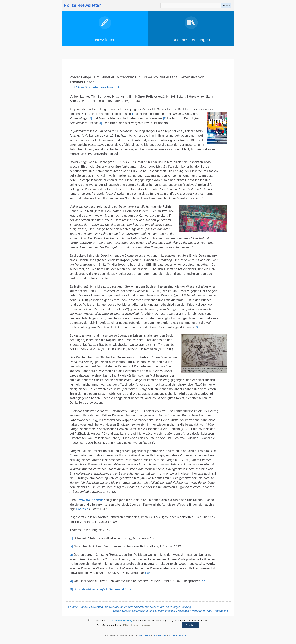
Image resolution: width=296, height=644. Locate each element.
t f (120, 87)
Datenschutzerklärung (120, 620)
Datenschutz (159, 635)
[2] (90, 118)
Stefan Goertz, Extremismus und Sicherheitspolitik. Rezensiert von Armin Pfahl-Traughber (170, 610)
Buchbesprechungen (104, 87)
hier (147, 572)
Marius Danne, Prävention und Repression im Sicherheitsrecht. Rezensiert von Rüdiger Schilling (129, 607)
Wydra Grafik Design (180, 635)
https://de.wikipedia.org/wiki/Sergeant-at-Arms (103, 589)
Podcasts (82, 509)
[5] (197, 327)
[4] (100, 123)
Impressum (144, 635)
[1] (132, 113)
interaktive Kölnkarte (90, 500)
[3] (164, 118)
